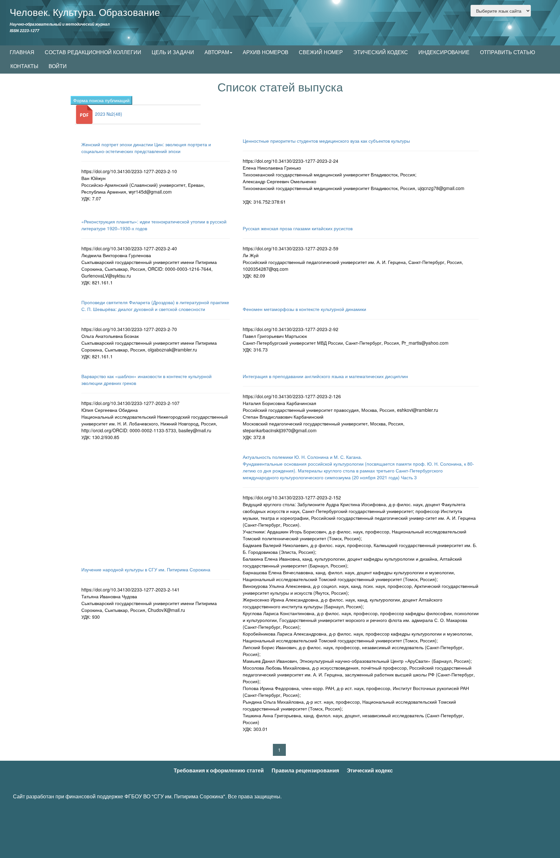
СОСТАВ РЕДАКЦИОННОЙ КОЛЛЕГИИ (93, 52)
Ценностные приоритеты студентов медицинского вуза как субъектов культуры (326, 140)
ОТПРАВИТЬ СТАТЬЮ (507, 52)
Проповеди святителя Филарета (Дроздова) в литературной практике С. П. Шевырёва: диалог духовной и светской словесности (155, 305)
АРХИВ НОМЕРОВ (265, 52)
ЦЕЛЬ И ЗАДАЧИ (173, 52)
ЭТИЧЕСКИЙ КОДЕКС (380, 52)
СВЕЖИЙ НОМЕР (321, 52)
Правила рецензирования (305, 770)
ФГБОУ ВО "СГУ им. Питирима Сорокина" (174, 796)
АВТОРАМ (216, 52)
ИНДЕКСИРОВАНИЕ (444, 52)
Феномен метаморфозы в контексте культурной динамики (304, 309)
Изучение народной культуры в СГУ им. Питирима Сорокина (145, 569)
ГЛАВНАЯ (22, 52)
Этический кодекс (370, 770)
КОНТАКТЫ (24, 66)
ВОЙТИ (58, 66)
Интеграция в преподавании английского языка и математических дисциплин (325, 376)
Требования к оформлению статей (219, 770)
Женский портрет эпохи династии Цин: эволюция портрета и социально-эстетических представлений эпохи (146, 147)
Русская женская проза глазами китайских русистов (298, 228)
